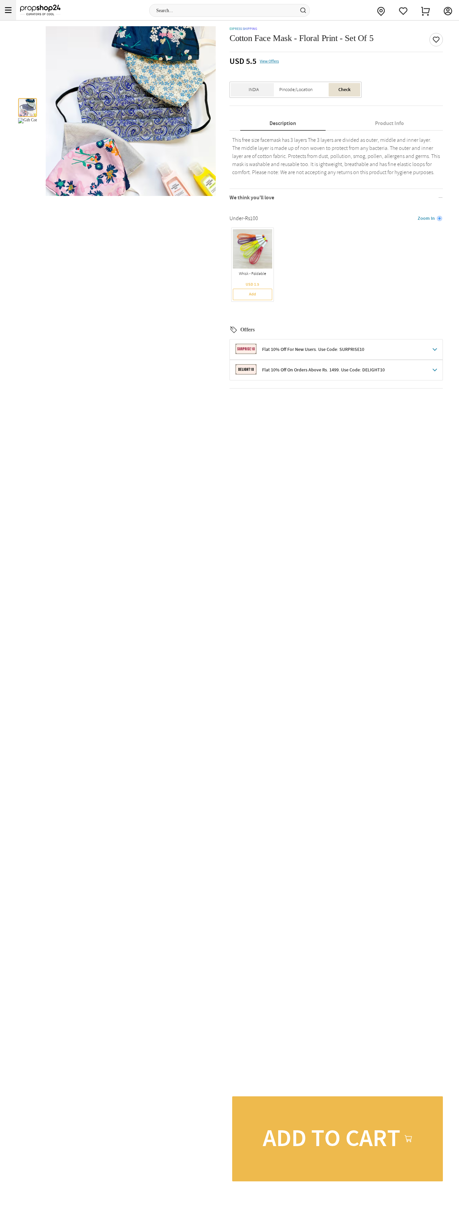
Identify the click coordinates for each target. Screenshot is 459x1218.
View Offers (269, 61)
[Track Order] (381, 10)
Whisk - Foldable (252, 274)
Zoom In (426, 218)
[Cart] (425, 10)
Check (344, 89)
